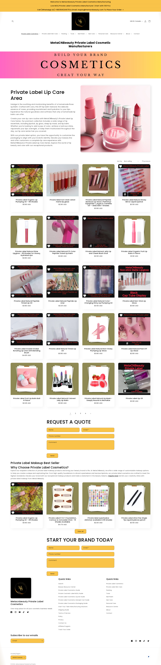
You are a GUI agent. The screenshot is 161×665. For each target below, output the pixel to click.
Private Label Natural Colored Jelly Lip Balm (62, 399)
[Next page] (91, 413)
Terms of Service (64, 613)
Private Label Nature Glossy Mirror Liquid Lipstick (134, 201)
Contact (109, 613)
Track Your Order (64, 629)
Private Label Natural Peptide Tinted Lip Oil (26, 302)
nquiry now (113, 476)
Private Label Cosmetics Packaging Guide (72, 603)
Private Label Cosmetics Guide (69, 590)
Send (52, 456)
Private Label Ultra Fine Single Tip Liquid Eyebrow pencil (134, 519)
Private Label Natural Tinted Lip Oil (62, 350)
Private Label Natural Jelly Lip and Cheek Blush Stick (98, 252)
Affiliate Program (64, 626)
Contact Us (62, 623)
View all (80, 531)
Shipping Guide (63, 610)
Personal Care (111, 603)
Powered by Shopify (30, 664)
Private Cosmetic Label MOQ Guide (70, 593)
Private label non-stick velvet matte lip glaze (62, 201)
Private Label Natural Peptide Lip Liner (62, 302)
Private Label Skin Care (114, 587)
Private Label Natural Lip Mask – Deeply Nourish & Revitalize (98, 399)
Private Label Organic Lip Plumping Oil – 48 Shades (27, 201)
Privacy (60, 620)
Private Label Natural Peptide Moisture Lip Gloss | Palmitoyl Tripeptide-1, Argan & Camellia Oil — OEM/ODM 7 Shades (98, 203)
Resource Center (112, 607)
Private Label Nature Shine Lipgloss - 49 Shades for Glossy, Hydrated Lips (27, 253)
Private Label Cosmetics (114, 584)
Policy (60, 616)
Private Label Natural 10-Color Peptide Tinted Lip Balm (63, 252)
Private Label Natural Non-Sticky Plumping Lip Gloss (98, 350)
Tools (108, 593)
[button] (13, 21)
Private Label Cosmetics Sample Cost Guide (73, 600)
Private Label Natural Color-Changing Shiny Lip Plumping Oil (98, 302)
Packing (109, 590)
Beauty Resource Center (67, 587)
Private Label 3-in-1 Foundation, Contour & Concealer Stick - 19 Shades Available (62, 520)
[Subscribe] (42, 641)
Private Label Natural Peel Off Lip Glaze (134, 350)
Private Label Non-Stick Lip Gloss (134, 302)
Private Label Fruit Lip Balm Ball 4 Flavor (26, 399)
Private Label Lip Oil (134, 398)
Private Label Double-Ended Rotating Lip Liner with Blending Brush (26, 351)
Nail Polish (109, 597)
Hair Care (109, 600)
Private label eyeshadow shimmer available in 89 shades (98, 519)
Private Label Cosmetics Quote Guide (71, 597)
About (108, 610)
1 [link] (70, 413)
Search (60, 584)
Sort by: (119, 161)
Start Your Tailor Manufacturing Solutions (72, 607)
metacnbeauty (20, 664)
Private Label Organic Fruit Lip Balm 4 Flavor (134, 252)
